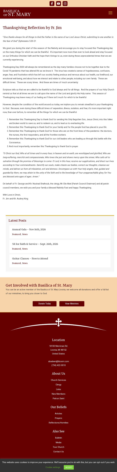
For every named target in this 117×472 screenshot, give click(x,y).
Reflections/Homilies (58, 422)
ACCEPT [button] (68, 467)
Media (58, 442)
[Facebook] (52, 3)
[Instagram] (65, 3)
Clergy (58, 384)
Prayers (58, 418)
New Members (58, 394)
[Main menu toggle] (110, 13)
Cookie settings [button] (53, 467)
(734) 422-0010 (59, 365)
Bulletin (58, 438)
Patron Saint (58, 398)
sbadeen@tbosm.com (58, 361)
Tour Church (58, 447)
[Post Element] (60, 231)
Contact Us (58, 451)
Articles (58, 413)
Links (58, 389)
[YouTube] (58, 3)
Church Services (58, 380)
